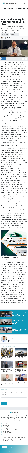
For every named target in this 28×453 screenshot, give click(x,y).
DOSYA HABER (5, 439)
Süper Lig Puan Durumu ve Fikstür (10, 429)
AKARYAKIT (13, 439)
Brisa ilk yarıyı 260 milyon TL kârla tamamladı (20, 382)
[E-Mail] (9, 341)
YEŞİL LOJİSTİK (5, 440)
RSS (5, 447)
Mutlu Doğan (11, 338)
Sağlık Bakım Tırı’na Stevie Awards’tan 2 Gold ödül (20, 357)
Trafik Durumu (6, 428)
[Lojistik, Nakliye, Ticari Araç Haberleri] (9, 3)
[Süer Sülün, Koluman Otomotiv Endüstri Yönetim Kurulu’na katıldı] (7, 364)
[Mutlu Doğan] (4, 339)
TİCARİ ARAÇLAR (12, 437)
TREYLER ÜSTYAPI (21, 8)
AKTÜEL (8, 17)
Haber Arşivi (5, 434)
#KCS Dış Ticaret (5, 34)
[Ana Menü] (26, 3)
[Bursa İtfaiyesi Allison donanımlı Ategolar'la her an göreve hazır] (21, 364)
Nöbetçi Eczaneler (7, 423)
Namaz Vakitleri (6, 426)
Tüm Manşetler (6, 431)
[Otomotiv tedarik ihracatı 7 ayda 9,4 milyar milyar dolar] (7, 352)
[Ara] (24, 3)
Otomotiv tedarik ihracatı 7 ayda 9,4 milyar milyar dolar (7, 357)
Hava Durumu (6, 425)
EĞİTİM (12, 440)
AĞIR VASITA (10, 8)
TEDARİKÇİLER (21, 437)
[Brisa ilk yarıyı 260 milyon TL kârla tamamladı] (21, 377)
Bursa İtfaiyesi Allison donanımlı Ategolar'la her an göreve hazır (20, 370)
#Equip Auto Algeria (14, 34)
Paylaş (4, 58)
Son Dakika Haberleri (7, 432)
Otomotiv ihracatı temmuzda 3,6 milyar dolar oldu (7, 383)
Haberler (3, 17)
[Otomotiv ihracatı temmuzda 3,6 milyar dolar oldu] (7, 377)
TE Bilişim (17, 451)
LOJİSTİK (3, 8)
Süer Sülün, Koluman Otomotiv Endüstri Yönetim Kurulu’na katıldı (7, 370)
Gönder (4, 403)
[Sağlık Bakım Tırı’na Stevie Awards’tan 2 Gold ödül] (21, 352)
